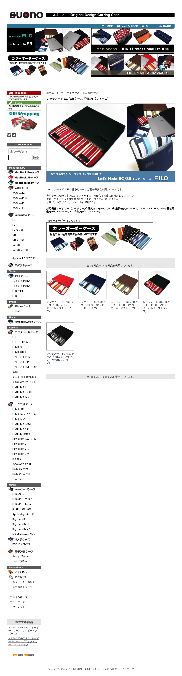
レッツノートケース (68, 92)
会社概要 (77, 669)
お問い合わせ (92, 669)
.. (7, 612)
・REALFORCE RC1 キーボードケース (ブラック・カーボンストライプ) (23, 641)
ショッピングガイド (59, 669)
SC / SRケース (90, 92)
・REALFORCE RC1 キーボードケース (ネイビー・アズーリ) (23, 630)
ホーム (50, 92)
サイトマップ (126, 669)
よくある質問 (109, 669)
